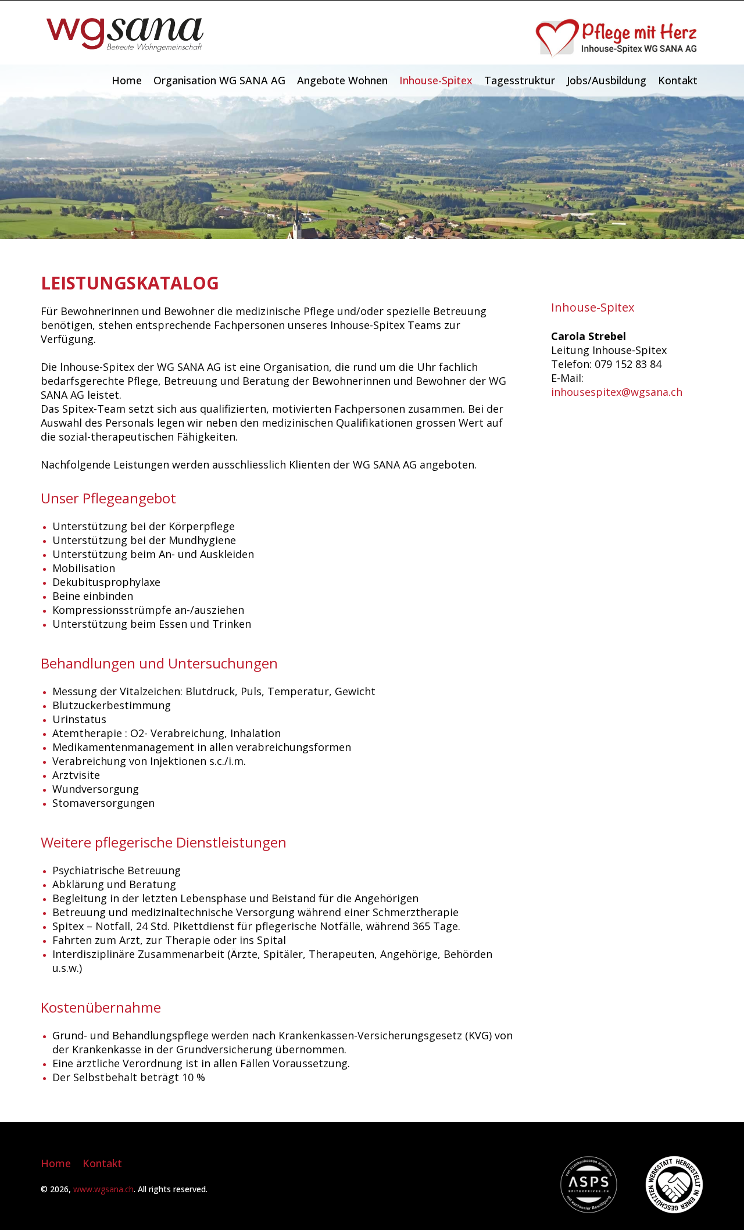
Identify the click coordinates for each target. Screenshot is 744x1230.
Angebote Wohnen (342, 80)
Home (127, 80)
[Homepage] (124, 48)
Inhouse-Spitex (436, 80)
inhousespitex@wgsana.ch (616, 392)
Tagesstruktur (519, 80)
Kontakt (678, 80)
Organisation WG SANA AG (219, 80)
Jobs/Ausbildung (606, 80)
